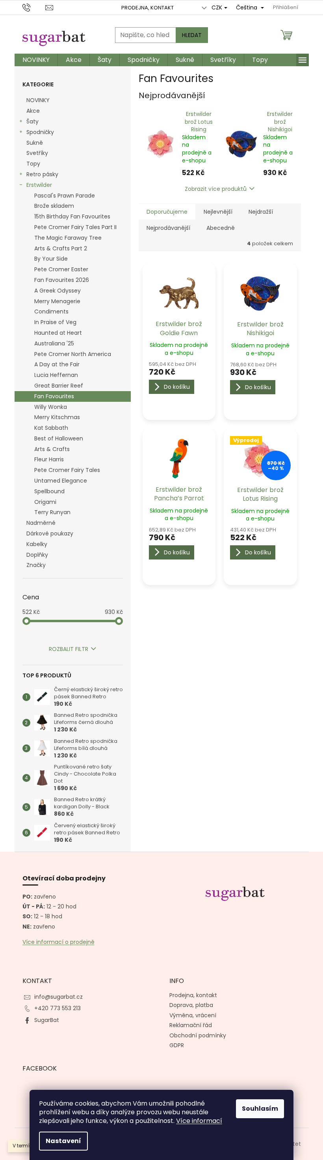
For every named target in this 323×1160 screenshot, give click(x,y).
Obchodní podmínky (197, 1035)
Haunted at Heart (58, 333)
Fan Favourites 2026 (61, 280)
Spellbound (49, 491)
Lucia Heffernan (56, 375)
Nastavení (63, 1140)
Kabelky (36, 544)
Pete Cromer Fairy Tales (67, 470)
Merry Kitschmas (57, 417)
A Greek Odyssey (57, 291)
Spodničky (40, 132)
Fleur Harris (49, 459)
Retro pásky (42, 174)
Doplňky (37, 555)
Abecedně (220, 228)
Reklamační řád (190, 1025)
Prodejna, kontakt (147, 7)
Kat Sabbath (51, 428)
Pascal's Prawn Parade (64, 196)
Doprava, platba (191, 1005)
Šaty (32, 121)
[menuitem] (36, 60)
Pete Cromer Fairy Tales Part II (75, 227)
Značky (36, 565)
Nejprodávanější (168, 228)
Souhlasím (260, 1108)
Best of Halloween (58, 438)
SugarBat (46, 1020)
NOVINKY (38, 100)
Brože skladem (54, 206)
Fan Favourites (54, 396)
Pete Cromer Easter (61, 269)
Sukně (34, 143)
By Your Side (51, 259)
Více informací (199, 1120)
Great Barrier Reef (58, 386)
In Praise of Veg (55, 322)
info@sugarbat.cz (58, 997)
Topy (33, 164)
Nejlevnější (218, 212)
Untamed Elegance (60, 481)
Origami (45, 502)
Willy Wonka (50, 407)
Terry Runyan (52, 512)
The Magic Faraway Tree (68, 238)
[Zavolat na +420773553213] (34, 7)
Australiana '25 (54, 343)
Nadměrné (41, 523)
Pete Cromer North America (72, 354)
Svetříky (37, 153)
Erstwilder (39, 185)
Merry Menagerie (57, 301)
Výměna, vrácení (192, 1015)
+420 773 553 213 (57, 1008)
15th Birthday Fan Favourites (72, 216)
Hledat (192, 35)
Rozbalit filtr (68, 649)
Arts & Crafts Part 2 (60, 248)
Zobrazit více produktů (216, 189)
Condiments (51, 311)
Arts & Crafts (52, 449)
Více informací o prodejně (58, 942)
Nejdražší (261, 212)
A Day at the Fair (57, 364)
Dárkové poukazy (49, 533)
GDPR (176, 1045)
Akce (33, 111)
